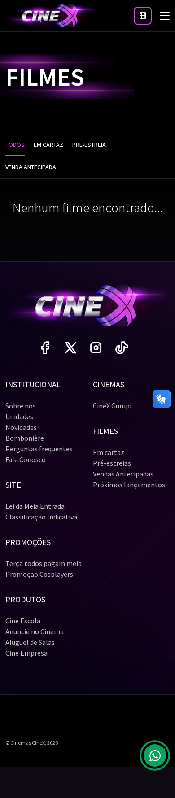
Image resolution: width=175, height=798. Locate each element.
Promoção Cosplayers (39, 574)
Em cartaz (108, 452)
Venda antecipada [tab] (30, 167)
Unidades (19, 416)
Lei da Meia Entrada (35, 506)
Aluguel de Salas (30, 642)
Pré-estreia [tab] (89, 145)
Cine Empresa (26, 652)
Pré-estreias (112, 463)
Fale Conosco (25, 459)
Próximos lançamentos (129, 484)
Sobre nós (20, 405)
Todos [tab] (15, 145)
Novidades (21, 427)
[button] (143, 16)
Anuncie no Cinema (34, 631)
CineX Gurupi (112, 405)
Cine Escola (22, 620)
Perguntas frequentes (39, 448)
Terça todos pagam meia (43, 563)
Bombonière (24, 437)
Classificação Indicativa (41, 516)
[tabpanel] (87, 211)
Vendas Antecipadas (123, 473)
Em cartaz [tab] (48, 145)
